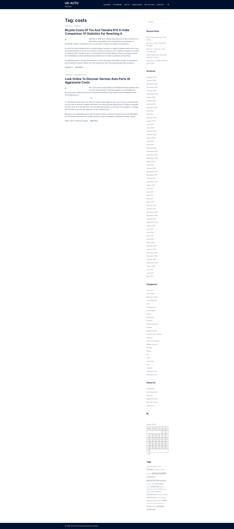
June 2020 (150, 128)
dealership (155, 487)
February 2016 (151, 246)
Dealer (149, 314)
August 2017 (151, 185)
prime (158, 497)
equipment (150, 489)
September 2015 (152, 263)
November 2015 (152, 256)
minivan (165, 494)
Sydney (95, 526)
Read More (79, 67)
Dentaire (149, 321)
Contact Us (160, 4)
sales (154, 503)
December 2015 (152, 253)
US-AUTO (72, 3)
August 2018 (151, 161)
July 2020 (150, 124)
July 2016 (150, 229)
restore (148, 503)
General (149, 327)
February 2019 (151, 148)
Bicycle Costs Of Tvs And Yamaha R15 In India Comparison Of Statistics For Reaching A (97, 31)
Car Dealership (117, 4)
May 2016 (150, 236)
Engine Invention (137, 4)
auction (162, 469)
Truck (148, 358)
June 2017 (150, 192)
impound (158, 491)
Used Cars (150, 361)
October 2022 (151, 101)
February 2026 (152, 77)
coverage (155, 484)
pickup (154, 497)
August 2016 (151, 226)
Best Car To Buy (149, 4)
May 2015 (150, 276)
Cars (148, 304)
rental (164, 500)
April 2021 (150, 114)
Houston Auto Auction (154, 334)
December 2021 (152, 107)
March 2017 (151, 202)
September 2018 (152, 158)
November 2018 (152, 155)
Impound (150, 337)
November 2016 (152, 215)
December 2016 (152, 212)
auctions (149, 474)
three (163, 503)
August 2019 (151, 138)
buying (163, 480)
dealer (161, 484)
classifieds (149, 484)
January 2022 (151, 104)
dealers (148, 486)
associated (157, 469)
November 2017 (152, 175)
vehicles (160, 506)
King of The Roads (153, 341)
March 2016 (151, 242)
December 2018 (152, 151)
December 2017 (152, 172)
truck (149, 506)
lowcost (160, 494)
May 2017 (150, 195)
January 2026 (151, 80)
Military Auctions (152, 344)
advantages (153, 466)
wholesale (151, 509)
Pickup (149, 351)
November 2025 (152, 87)
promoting (163, 497)
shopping (158, 503)
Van (148, 364)
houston (149, 491)
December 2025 (152, 84)
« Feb (148, 454)
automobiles (151, 477)
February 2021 (151, 118)
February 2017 (151, 205)
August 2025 (151, 97)
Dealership (150, 317)
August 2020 (151, 121)
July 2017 (150, 188)
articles (150, 469)
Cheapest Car (151, 307)
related (159, 500)
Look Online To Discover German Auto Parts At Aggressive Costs (97, 80)
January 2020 (151, 134)
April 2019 (150, 145)
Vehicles (77, 26)
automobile (159, 473)
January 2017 (151, 209)
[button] (168, 4)
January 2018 (151, 168)
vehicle (153, 506)
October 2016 (151, 219)
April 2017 (150, 199)
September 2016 (152, 222)
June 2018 (150, 165)
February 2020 (152, 131)
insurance (151, 494)
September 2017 (152, 182)
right (152, 503)
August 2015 (151, 266)
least (157, 494)
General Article (152, 331)
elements (162, 486)
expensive (155, 489)
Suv (148, 354)
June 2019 (150, 141)
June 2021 (150, 111)
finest (161, 489)
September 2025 (152, 94)
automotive (153, 480)
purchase (154, 500)
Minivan (149, 348)
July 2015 (150, 269)
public (149, 500)
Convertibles (151, 310)
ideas (153, 491)
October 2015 (151, 259)
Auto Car (127, 4)
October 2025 (151, 91)
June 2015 (150, 273)
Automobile (107, 4)
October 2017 (151, 178)
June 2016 (150, 232)
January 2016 (151, 249)
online (149, 497)
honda (164, 489)
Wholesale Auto (80, 75)
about (148, 466)
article (159, 466)
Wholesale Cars (152, 375)
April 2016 (150, 239)
